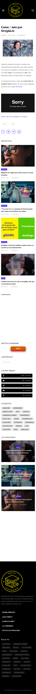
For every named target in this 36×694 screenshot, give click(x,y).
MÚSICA (5, 124)
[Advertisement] (18, 534)
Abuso (3, 278)
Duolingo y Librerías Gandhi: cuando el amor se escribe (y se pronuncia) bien (17, 246)
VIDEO (12, 124)
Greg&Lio (16, 116)
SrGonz (3, 35)
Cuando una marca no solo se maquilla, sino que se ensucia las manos (17, 283)
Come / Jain (5, 116)
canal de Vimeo (17, 87)
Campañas (4, 169)
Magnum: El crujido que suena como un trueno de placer (17, 174)
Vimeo (25, 116)
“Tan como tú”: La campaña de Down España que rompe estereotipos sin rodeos (16, 210)
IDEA (18, 348)
